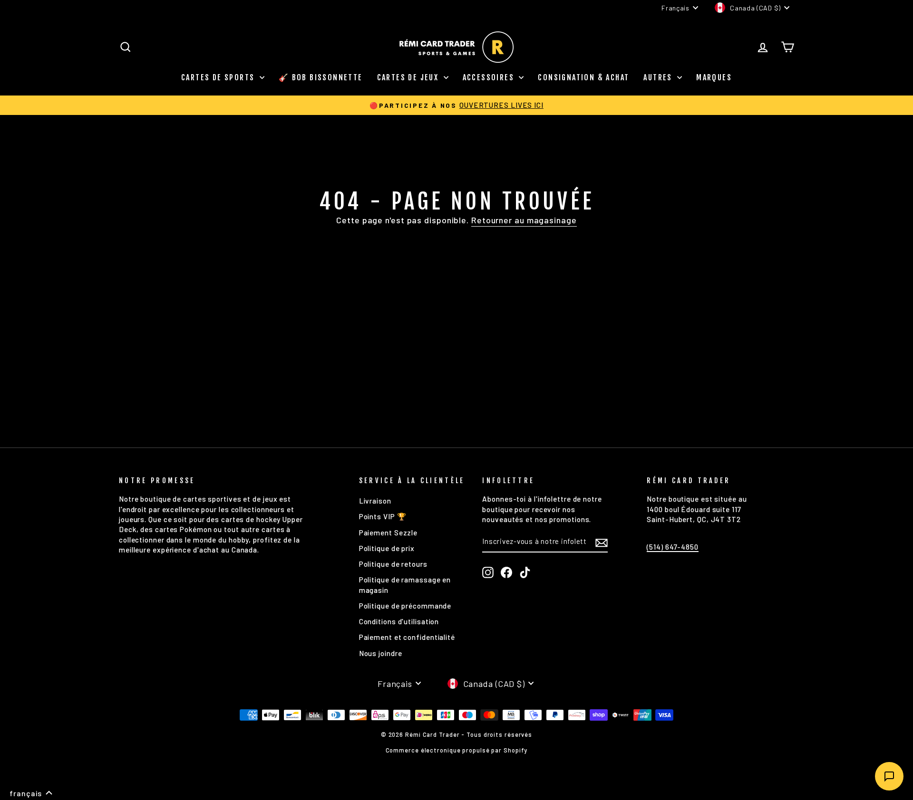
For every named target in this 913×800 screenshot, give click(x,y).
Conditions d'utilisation (399, 621)
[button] (31, 793)
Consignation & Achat (583, 77)
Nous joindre (380, 653)
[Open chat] (889, 776)
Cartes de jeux (409, 77)
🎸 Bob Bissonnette (321, 77)
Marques (714, 77)
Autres (659, 77)
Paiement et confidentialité (407, 637)
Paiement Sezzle (388, 532)
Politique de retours (393, 564)
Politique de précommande (405, 605)
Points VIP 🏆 (383, 516)
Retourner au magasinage (524, 220)
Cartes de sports (219, 77)
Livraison (375, 500)
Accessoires (490, 77)
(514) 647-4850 (673, 547)
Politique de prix (387, 548)
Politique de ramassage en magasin (405, 584)
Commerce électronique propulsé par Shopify (457, 750)
